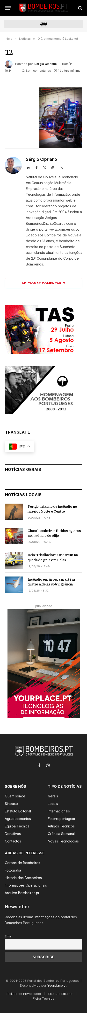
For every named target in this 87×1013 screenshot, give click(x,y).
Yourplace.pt (56, 985)
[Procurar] (79, 7)
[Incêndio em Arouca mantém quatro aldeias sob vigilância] (14, 585)
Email (8, 936)
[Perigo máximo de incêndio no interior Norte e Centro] (14, 512)
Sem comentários (38, 70)
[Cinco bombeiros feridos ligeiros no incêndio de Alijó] (14, 536)
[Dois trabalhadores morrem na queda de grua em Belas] (14, 560)
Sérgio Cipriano (45, 64)
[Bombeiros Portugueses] (43, 8)
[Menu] (8, 7)
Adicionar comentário (43, 283)
